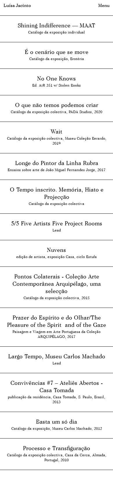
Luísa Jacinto (17, 5)
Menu (104, 5)
